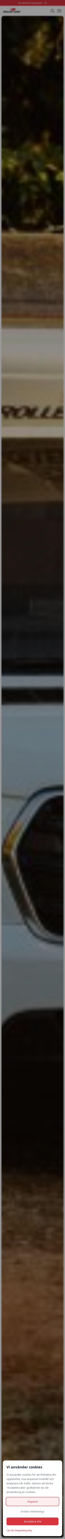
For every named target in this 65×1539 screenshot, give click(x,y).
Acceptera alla (32, 1521)
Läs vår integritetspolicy (19, 1530)
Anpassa (32, 1501)
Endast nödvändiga (32, 1511)
